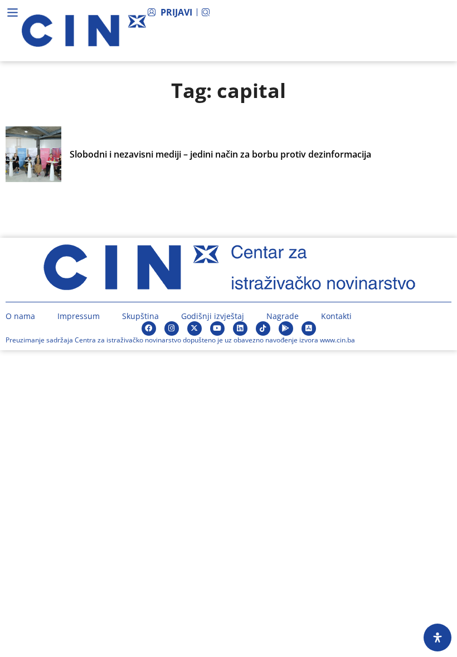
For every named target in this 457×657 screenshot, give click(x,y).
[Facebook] (149, 328)
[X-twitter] (194, 328)
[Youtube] (217, 328)
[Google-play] (286, 328)
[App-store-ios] (309, 328)
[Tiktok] (263, 328)
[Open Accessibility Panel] (437, 637)
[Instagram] (171, 328)
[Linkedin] (240, 328)
